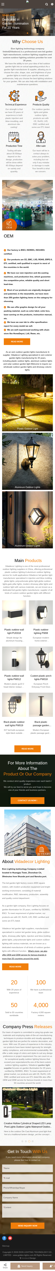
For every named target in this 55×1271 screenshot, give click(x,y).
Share (5, 1268)
